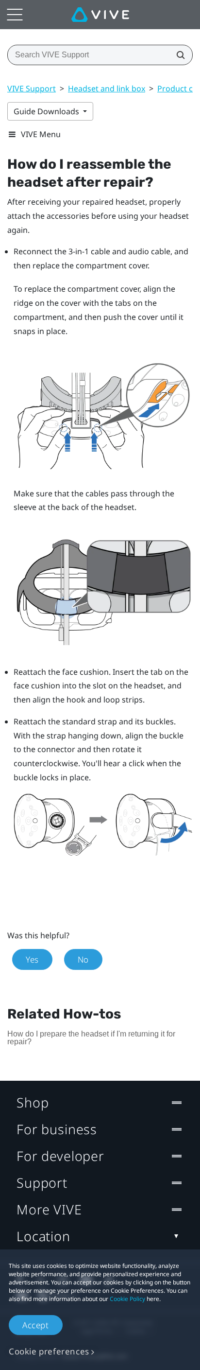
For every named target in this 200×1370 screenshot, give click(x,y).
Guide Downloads (47, 111)
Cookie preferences (49, 1351)
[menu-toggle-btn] (14, 14)
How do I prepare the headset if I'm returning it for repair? (91, 1038)
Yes (32, 959)
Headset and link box (106, 88)
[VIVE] (100, 14)
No (83, 959)
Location (43, 1236)
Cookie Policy (127, 1299)
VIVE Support (31, 88)
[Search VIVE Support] (177, 55)
